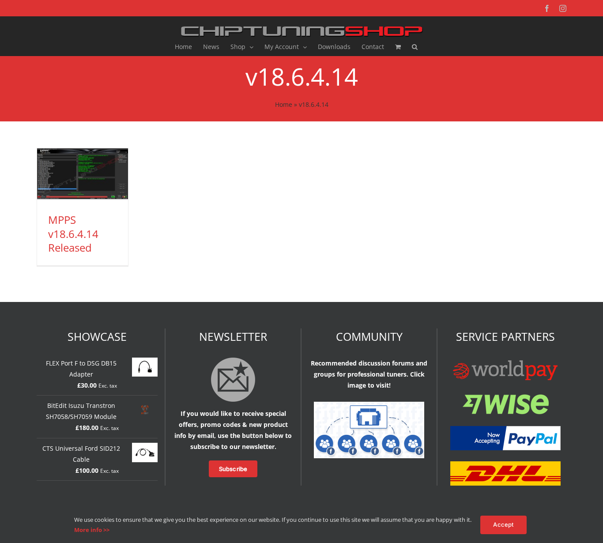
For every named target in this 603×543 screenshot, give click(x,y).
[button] (415, 47)
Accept (503, 524)
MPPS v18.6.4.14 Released (73, 233)
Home (283, 104)
